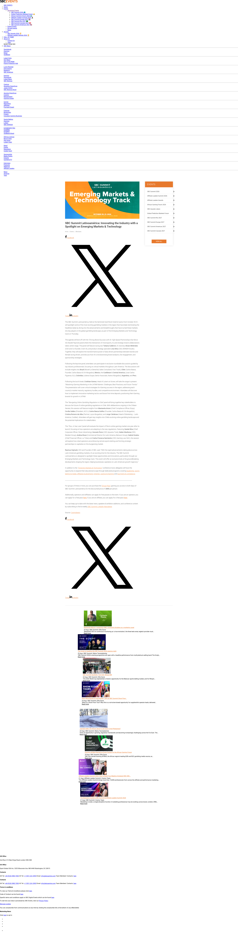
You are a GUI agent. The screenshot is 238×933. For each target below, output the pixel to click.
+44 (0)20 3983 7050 (12, 876)
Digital (6, 147)
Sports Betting (8, 119)
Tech (5, 175)
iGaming (6, 51)
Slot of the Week (9, 62)
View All (159, 241)
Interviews (7, 163)
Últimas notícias (9, 137)
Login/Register (8, 67)
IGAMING (7, 130)
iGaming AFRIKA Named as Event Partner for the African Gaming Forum (108, 752)
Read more (87, 633)
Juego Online (8, 88)
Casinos (6, 84)
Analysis (6, 174)
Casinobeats (75, 513)
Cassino (6, 95)
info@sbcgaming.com (48, 876)
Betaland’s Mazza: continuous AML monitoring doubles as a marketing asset (109, 627)
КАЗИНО (7, 132)
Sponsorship (8, 154)
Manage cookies (5, 904)
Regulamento (8, 97)
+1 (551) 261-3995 (30, 876)
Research (7, 70)
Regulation (7, 104)
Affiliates (6, 105)
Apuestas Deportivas (10, 86)
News (5, 172)
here (74, 876)
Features (6, 111)
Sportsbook (7, 49)
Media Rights (8, 156)
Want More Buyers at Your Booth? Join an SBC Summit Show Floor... (104, 698)
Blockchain (7, 112)
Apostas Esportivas (10, 93)
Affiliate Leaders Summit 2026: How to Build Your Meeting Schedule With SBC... (105, 776)
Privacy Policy (43, 901)
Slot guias (7, 140)
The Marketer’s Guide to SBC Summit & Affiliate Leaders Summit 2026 (103, 798)
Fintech (6, 114)
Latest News (8, 79)
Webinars (7, 167)
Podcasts (7, 165)
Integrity (6, 158)
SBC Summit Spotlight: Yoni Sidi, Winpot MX (97, 675)
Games (6, 102)
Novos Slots (8, 139)
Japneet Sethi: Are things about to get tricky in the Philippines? (100, 729)
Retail (5, 53)
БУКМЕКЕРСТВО (9, 128)
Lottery (6, 123)
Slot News (7, 60)
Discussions (8, 69)
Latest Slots (8, 58)
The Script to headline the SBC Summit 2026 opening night (97, 651)
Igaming (6, 76)
